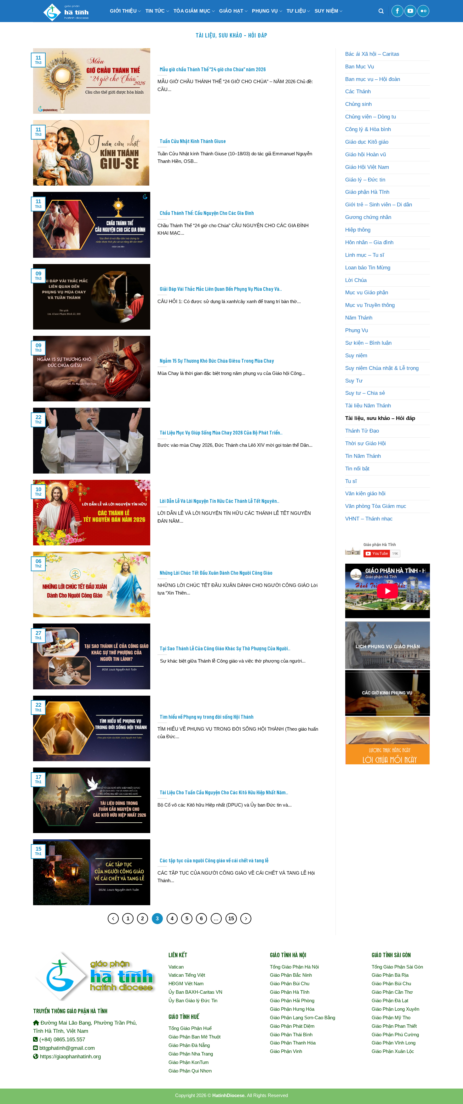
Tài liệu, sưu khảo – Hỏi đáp (380, 418)
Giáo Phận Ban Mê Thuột (194, 1036)
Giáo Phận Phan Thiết (394, 1026)
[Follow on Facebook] (397, 11)
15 (231, 918)
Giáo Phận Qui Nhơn (190, 1070)
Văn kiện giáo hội (365, 494)
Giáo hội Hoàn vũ (365, 155)
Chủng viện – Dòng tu (370, 117)
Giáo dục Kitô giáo (366, 142)
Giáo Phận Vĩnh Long (393, 1042)
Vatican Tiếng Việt (187, 975)
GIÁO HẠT (231, 11)
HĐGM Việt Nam (186, 983)
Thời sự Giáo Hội (365, 443)
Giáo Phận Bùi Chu (289, 983)
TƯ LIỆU (296, 11)
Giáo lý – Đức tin (365, 180)
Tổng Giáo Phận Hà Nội (294, 966)
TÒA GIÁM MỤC (192, 11)
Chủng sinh (358, 104)
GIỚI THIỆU (123, 11)
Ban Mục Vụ (359, 67)
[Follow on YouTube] (410, 11)
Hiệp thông (357, 230)
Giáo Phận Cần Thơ (392, 992)
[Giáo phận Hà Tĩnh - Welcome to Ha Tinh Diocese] (64, 11)
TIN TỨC (155, 11)
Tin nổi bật (357, 469)
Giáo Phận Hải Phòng (292, 1000)
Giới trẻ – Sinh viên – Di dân (378, 205)
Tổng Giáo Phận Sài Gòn (397, 966)
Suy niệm (356, 356)
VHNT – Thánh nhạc (369, 519)
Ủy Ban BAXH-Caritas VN (195, 992)
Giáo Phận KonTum (189, 1062)
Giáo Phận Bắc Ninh (291, 975)
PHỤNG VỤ (265, 11)
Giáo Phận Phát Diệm (292, 1026)
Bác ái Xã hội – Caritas (372, 54)
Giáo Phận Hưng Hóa (292, 1009)
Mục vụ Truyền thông (370, 305)
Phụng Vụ (356, 330)
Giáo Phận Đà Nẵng (189, 1045)
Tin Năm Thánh (363, 456)
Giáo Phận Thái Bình (291, 1034)
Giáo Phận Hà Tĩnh (289, 992)
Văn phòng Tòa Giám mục (375, 506)
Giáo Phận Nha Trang (191, 1053)
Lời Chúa (356, 280)
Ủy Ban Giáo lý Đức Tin (193, 1000)
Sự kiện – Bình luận (368, 343)
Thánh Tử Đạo (362, 431)
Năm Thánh (358, 318)
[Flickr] (423, 11)
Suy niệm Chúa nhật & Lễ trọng (382, 368)
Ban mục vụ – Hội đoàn (372, 79)
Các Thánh (358, 92)
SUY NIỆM (326, 11)
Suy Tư (354, 381)
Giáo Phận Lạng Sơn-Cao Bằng (302, 1017)
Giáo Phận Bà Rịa (390, 975)
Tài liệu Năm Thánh (368, 406)
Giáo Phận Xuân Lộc (393, 1051)
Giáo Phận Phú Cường (395, 1034)
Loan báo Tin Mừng (367, 268)
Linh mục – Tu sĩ (364, 255)
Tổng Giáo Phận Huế (190, 1028)
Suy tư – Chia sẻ (365, 393)
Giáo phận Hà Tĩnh (367, 192)
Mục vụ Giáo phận (366, 293)
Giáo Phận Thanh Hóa (293, 1042)
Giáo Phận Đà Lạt (390, 1000)
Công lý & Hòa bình (368, 129)
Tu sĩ (351, 481)
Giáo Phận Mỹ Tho (391, 1017)
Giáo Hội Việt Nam (367, 167)
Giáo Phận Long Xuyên (395, 1009)
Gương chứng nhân (368, 217)
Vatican (176, 966)
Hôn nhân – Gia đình (369, 242)
